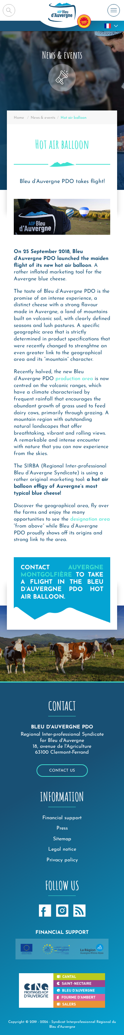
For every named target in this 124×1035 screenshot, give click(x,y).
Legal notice (62, 849)
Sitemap (62, 839)
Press (62, 828)
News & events (43, 118)
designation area (90, 519)
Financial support (62, 818)
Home (19, 118)
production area (74, 378)
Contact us (62, 771)
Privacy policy (62, 860)
